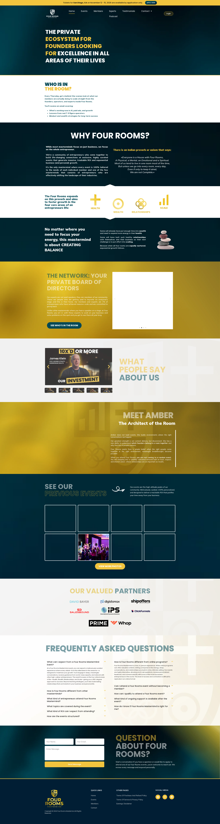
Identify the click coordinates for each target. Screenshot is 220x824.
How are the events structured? (63, 716)
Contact (145, 11)
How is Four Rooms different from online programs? (141, 661)
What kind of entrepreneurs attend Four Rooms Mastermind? (71, 700)
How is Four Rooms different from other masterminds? (67, 692)
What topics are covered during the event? (69, 706)
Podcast (113, 16)
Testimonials (128, 11)
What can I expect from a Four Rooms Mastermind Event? (73, 663)
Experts (112, 11)
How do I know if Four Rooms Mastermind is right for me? (141, 707)
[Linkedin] (171, 797)
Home (72, 11)
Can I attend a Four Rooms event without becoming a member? (142, 687)
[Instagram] (164, 797)
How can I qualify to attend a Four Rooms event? (139, 693)
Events (84, 11)
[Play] (78, 366)
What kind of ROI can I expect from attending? (71, 711)
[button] (114, 298)
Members (98, 11)
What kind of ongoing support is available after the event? (140, 700)
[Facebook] (157, 797)
